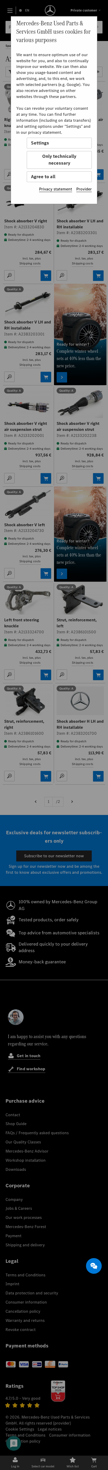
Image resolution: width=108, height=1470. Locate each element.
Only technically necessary (59, 159)
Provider (84, 189)
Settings (40, 143)
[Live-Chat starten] (94, 1266)
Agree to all (43, 176)
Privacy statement (55, 189)
